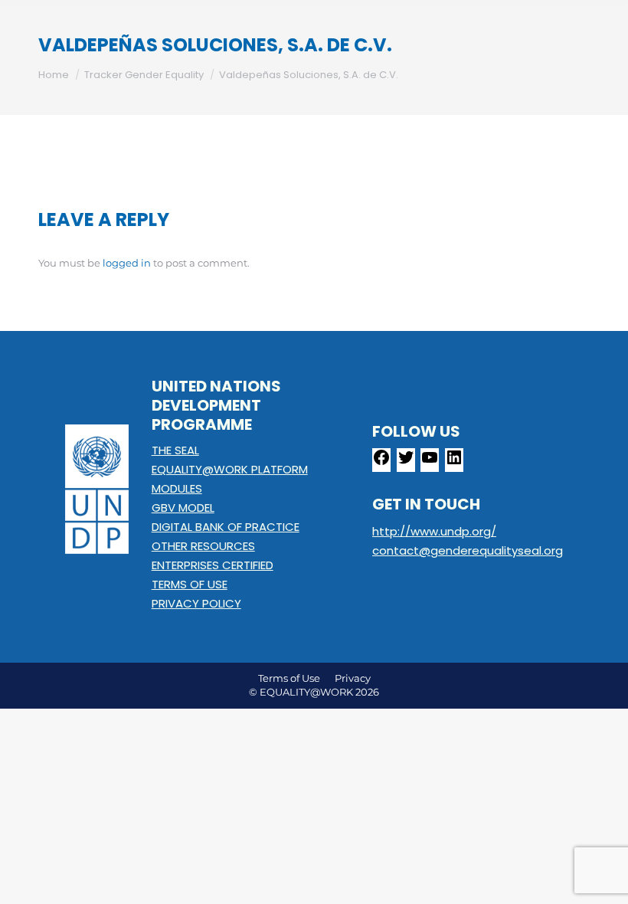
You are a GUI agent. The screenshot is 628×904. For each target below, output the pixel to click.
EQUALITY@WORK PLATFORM (230, 469)
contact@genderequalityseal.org (467, 550)
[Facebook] (381, 462)
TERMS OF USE (189, 584)
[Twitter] (406, 462)
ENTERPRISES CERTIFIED (212, 565)
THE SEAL (175, 450)
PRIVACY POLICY (196, 603)
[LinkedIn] (454, 462)
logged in (127, 263)
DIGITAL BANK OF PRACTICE (225, 527)
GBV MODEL (183, 507)
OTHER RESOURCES (203, 546)
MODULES (177, 488)
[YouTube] (429, 462)
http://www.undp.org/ (434, 531)
